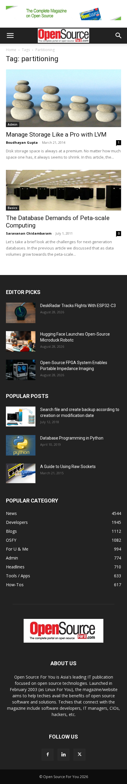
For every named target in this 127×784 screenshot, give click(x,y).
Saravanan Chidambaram (28, 233)
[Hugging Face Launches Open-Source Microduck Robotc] (20, 341)
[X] (79, 755)
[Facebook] (47, 755)
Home (11, 49)
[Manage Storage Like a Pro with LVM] (63, 98)
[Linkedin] (63, 755)
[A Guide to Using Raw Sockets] (20, 473)
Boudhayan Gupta (22, 142)
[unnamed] (63, 21)
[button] (10, 36)
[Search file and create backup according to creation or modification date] (20, 416)
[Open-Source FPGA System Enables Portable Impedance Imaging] (20, 370)
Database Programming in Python (71, 438)
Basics (12, 208)
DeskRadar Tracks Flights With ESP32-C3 (78, 305)
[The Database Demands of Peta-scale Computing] (63, 190)
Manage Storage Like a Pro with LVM (56, 134)
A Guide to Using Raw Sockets (68, 466)
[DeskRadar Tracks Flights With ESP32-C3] (20, 313)
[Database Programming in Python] (20, 445)
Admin (12, 124)
